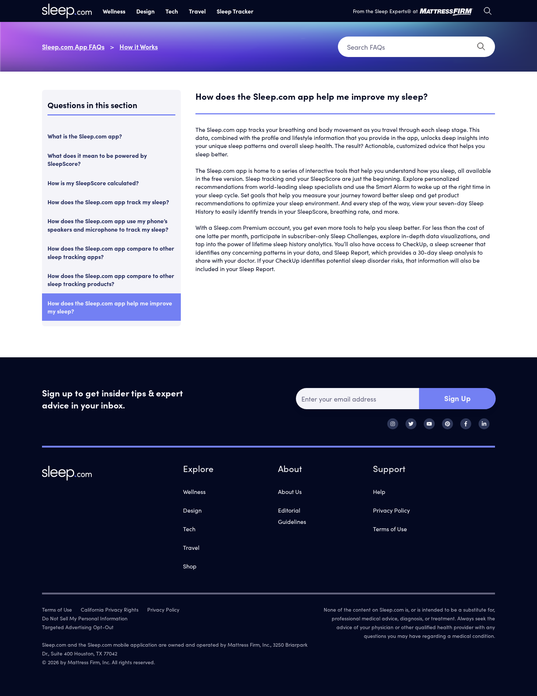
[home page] (67, 11)
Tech (171, 11)
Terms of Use (390, 529)
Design (145, 11)
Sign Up (457, 398)
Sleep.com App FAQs (73, 46)
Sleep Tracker (235, 11)
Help (379, 491)
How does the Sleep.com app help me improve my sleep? (109, 307)
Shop (190, 566)
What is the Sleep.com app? (84, 136)
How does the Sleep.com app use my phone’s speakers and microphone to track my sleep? (107, 225)
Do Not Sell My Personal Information (84, 618)
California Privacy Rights (109, 609)
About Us (290, 491)
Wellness (114, 11)
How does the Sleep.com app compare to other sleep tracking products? (110, 279)
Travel (197, 11)
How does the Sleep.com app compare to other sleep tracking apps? (110, 252)
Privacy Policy (391, 510)
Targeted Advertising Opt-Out (78, 627)
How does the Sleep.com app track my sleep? (108, 202)
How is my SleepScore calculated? (93, 183)
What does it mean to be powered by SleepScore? (97, 159)
